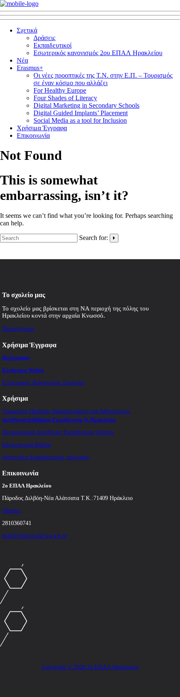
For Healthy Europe (59, 90)
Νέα (22, 60)
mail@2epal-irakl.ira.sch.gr (34, 536)
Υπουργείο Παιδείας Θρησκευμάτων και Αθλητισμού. (66, 411)
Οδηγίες (11, 511)
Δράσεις (44, 37)
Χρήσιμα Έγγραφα (42, 127)
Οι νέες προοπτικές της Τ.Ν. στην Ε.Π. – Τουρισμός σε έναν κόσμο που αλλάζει (102, 79)
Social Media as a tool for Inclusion (80, 120)
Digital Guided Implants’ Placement (80, 112)
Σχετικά (27, 30)
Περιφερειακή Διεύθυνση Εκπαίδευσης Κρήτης (58, 432)
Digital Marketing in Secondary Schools (86, 105)
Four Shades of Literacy (65, 97)
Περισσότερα (18, 329)
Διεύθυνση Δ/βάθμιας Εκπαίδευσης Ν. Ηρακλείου (59, 420)
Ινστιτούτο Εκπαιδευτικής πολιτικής (46, 457)
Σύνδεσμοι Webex (23, 370)
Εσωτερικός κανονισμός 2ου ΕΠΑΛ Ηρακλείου (97, 52)
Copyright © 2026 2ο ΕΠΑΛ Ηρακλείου (90, 667)
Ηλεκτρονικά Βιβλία (26, 445)
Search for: (93, 237)
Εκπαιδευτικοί (52, 45)
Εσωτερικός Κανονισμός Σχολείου (43, 382)
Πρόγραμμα (15, 357)
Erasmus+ (30, 67)
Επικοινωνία (33, 135)
